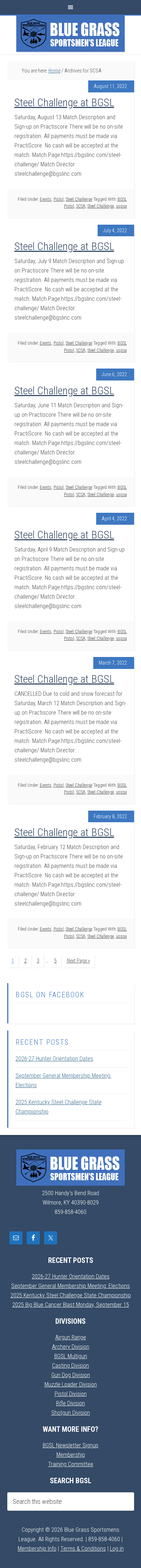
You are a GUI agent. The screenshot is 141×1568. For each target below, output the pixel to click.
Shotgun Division (70, 1412)
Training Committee (70, 1464)
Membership (70, 1454)
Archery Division (70, 1346)
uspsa (121, 206)
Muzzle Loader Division (70, 1384)
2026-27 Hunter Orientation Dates (54, 1058)
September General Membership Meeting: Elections (70, 1285)
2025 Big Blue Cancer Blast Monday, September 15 (70, 1304)
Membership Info (37, 1548)
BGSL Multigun (70, 1356)
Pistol (59, 199)
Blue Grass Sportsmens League (70, 34)
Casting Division (70, 1365)
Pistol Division (71, 1393)
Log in (117, 1548)
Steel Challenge (79, 199)
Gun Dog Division (70, 1375)
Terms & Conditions (83, 1548)
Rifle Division (70, 1403)
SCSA (80, 206)
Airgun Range (70, 1337)
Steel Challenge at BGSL (64, 102)
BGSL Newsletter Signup (70, 1445)
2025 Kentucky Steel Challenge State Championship (70, 1295)
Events (45, 199)
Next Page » (78, 961)
